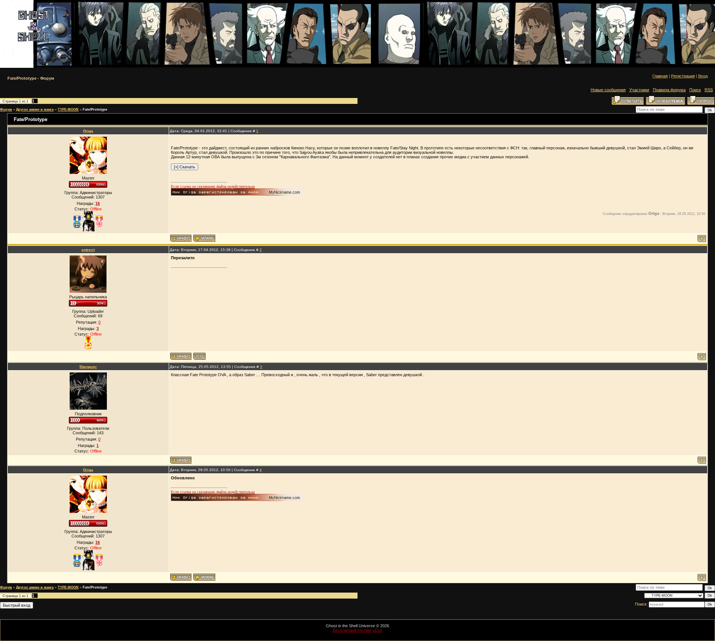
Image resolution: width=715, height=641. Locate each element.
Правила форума (669, 90)
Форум (6, 109)
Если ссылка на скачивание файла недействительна (213, 186)
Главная (660, 76)
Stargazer (88, 367)
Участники (639, 90)
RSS (709, 90)
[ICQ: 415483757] (199, 356)
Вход (703, 76)
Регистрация (683, 76)
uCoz (377, 630)
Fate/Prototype (95, 109)
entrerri (88, 250)
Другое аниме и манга (35, 109)
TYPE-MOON (68, 109)
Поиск (695, 90)
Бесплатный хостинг (352, 630)
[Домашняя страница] (204, 238)
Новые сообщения (608, 90)
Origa (88, 131)
